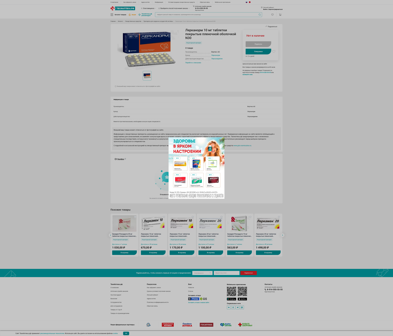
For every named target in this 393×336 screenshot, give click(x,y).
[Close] (222, 139)
